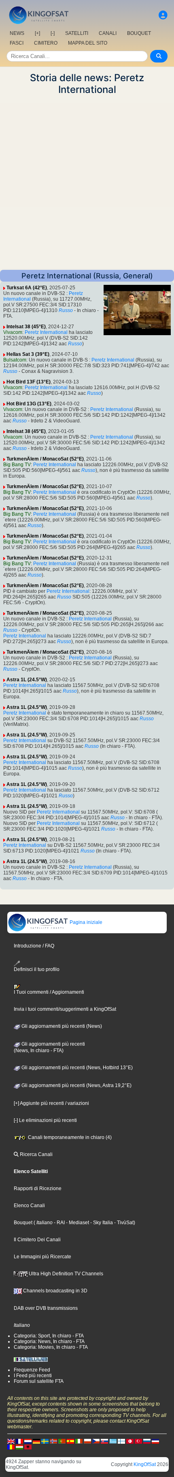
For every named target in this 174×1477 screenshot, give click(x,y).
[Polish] (87, 1441)
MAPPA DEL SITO (87, 43)
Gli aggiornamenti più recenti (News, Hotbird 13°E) (76, 1067)
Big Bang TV (17, 464)
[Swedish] (45, 1441)
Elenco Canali (29, 1205)
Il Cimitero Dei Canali (37, 1239)
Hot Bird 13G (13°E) (28, 404)
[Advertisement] (87, 182)
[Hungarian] (19, 1446)
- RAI (59, 1222)
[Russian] (147, 1441)
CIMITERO (45, 43)
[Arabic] (130, 1441)
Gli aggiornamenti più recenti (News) (61, 1026)
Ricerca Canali (36, 1154)
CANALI (108, 33)
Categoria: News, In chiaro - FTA (49, 1341)
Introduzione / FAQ (34, 946)
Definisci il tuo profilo (36, 969)
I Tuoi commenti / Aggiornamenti (49, 992)
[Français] (19, 1441)
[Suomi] (121, 1441)
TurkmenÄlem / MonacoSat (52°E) (45, 459)
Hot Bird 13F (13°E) (28, 382)
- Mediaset (77, 1222)
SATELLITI (76, 33)
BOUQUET (139, 33)
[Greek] (113, 1441)
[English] (11, 1441)
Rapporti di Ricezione (38, 1188)
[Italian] (79, 1441)
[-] (53, 33)
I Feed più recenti (33, 1375)
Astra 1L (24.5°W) (26, 680)
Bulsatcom (14, 360)
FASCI (16, 43)
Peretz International (46, 332)
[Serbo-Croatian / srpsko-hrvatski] (155, 1441)
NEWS (17, 33)
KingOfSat (145, 1464)
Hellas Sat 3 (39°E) (27, 354)
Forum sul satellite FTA (39, 1381)
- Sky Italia (101, 1222)
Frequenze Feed (32, 1370)
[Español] (70, 1441)
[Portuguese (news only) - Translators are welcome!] (62, 1441)
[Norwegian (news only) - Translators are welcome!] (53, 1441)
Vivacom (12, 332)
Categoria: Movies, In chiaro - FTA (51, 1347)
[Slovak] (104, 1441)
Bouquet (23, 1222)
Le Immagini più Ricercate (42, 1257)
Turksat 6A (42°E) (26, 288)
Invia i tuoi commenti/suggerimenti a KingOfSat (65, 1009)
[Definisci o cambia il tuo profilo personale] (163, 15)
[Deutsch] (36, 1441)
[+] (37, 33)
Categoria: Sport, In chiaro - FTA (49, 1336)
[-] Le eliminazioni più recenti (45, 1120)
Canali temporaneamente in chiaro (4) (69, 1137)
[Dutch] (28, 1441)
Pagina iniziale (85, 922)
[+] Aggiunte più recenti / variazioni (51, 1103)
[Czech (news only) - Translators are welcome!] (96, 1441)
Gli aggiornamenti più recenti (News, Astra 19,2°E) (76, 1085)
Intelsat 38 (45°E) (26, 326)
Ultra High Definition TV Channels (65, 1274)
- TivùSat (123, 1222)
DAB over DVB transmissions (46, 1308)
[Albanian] (28, 1446)
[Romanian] (11, 1446)
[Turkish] (138, 1441)
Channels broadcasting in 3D (54, 1291)
